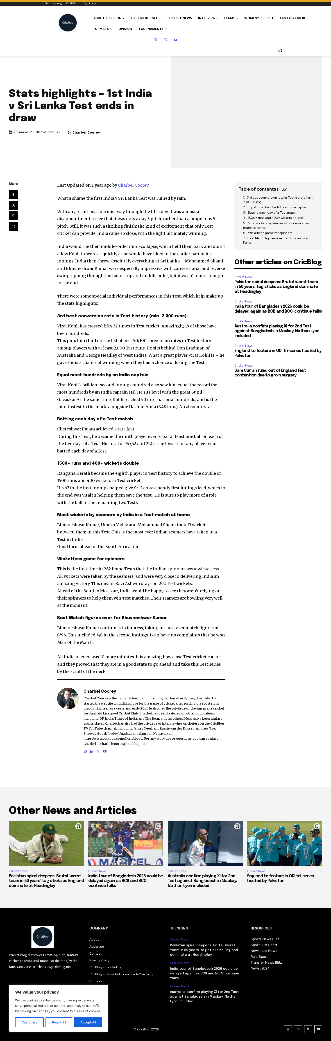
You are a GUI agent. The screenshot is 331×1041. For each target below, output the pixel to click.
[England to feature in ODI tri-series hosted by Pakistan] (284, 843)
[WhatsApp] (13, 226)
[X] (166, 40)
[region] (58, 1008)
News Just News (264, 951)
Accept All (88, 1022)
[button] (280, 50)
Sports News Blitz (265, 939)
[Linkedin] (91, 750)
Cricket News (243, 277)
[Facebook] (13, 194)
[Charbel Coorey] (68, 721)
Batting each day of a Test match (272, 212)
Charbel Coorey (86, 132)
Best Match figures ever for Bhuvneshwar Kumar (275, 240)
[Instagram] (155, 40)
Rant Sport (259, 956)
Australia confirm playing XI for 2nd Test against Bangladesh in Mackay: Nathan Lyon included (276, 331)
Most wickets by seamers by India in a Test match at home (277, 225)
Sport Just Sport (264, 945)
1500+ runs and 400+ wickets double (275, 218)
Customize (29, 1022)
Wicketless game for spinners (270, 233)
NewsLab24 (260, 968)
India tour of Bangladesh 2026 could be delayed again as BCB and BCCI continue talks (125, 881)
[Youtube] (176, 40)
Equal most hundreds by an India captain (278, 207)
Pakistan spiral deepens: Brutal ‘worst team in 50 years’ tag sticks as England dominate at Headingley (276, 287)
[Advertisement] (278, 410)
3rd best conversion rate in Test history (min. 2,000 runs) (278, 199)
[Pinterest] (13, 215)
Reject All (59, 1022)
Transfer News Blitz (266, 962)
